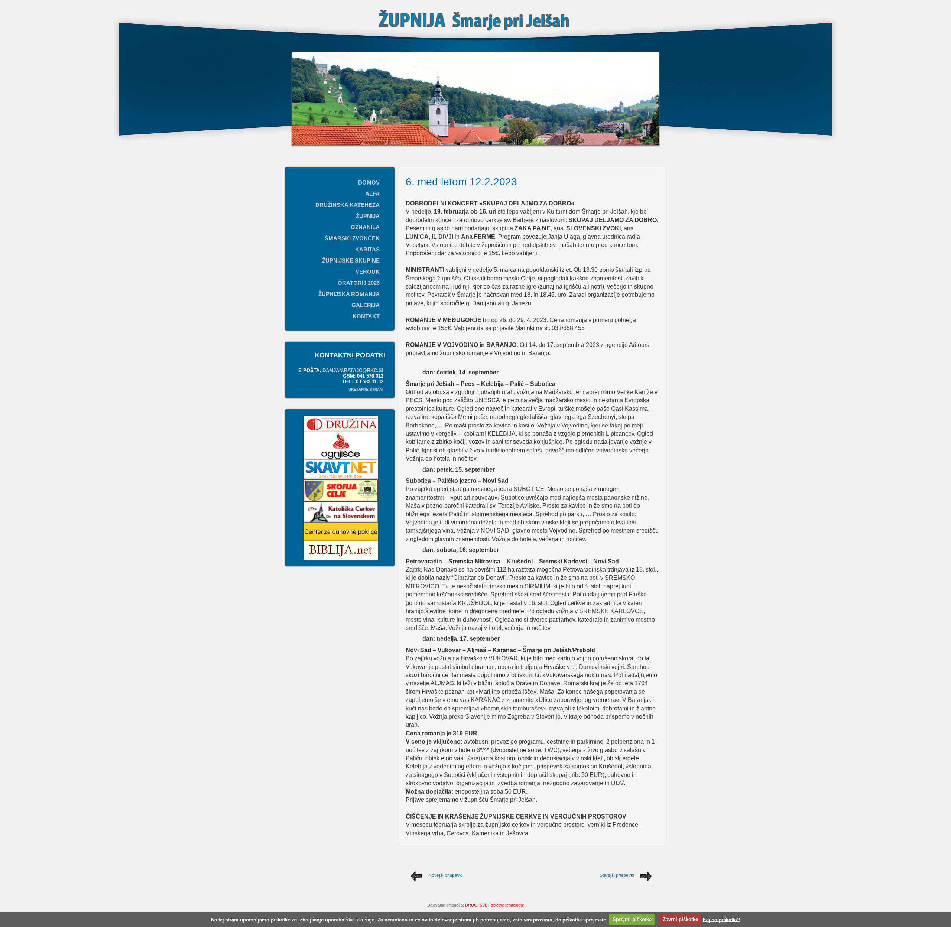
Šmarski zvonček (352, 238)
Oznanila (365, 227)
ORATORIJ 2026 (359, 283)
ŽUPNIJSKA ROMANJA (349, 294)
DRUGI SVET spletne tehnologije (494, 905)
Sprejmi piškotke (632, 919)
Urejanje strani (365, 389)
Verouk (368, 272)
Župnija (368, 216)
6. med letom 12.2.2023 (461, 182)
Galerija (365, 305)
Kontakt (366, 316)
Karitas (367, 249)
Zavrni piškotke (680, 919)
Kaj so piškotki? (721, 919)
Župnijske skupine (351, 260)
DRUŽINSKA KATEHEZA (347, 205)
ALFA (372, 194)
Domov (369, 182)
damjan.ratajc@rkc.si (352, 370)
